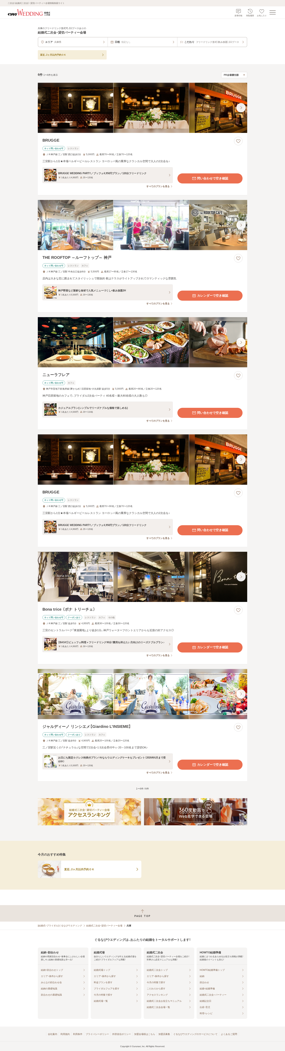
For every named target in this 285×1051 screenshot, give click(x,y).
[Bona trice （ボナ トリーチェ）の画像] (142, 577)
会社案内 (52, 1034)
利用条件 (77, 1034)
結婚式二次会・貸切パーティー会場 (104, 925)
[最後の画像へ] (241, 107)
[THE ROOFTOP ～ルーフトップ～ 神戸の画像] (142, 225)
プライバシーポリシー (97, 1034)
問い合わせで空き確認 (212, 178)
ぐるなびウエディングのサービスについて (195, 1034)
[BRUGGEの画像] (142, 108)
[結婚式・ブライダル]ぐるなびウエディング (60, 925)
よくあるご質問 (229, 1034)
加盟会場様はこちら (144, 1034)
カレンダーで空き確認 (212, 295)
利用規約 (65, 1034)
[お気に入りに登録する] (238, 141)
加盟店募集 (164, 1034)
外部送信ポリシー (121, 1034)
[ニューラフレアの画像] (142, 342)
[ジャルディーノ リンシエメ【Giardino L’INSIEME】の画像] (142, 694)
